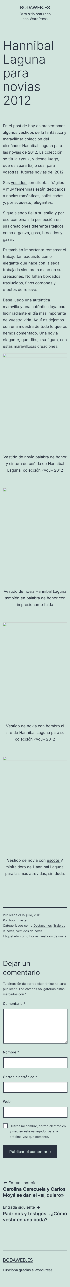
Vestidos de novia (29, 931)
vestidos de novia (53, 936)
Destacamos (42, 925)
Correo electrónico (20, 1077)
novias (15, 152)
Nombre (11, 1052)
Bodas (33, 936)
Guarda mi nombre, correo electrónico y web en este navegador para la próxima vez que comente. (38, 1131)
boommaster (18, 920)
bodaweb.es (35, 7)
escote (53, 860)
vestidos (19, 182)
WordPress (43, 1270)
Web (6, 1102)
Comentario (14, 1004)
